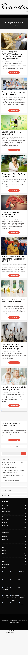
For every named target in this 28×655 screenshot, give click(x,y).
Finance (5, 547)
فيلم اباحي (9, 495)
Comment (23, 61)
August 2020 (6, 519)
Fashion (5, 544)
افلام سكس (3, 495)
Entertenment (6, 542)
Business (5, 536)
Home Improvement (7, 556)
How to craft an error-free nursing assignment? (13, 93)
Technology (6, 564)
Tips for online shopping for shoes (11, 480)
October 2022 (6, 514)
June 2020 (5, 525)
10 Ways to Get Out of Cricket (10, 467)
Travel (4, 567)
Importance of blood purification (11, 133)
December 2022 (7, 511)
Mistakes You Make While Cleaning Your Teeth (14, 388)
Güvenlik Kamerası (10, 632)
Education (5, 539)
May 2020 (5, 528)
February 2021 (6, 516)
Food (4, 550)
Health (17, 61)
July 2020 (5, 522)
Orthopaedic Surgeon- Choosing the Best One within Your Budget (12, 346)
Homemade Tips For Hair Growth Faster (13, 175)
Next (17, 446)
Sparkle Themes (15, 622)
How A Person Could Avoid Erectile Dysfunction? (11, 214)
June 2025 (5, 505)
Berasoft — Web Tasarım (11, 630)
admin (12, 61)
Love (4, 558)
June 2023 (5, 508)
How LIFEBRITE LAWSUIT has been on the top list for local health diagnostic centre (14, 55)
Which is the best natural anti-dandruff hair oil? (14, 300)
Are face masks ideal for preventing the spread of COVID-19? (13, 259)
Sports (4, 561)
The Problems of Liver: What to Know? (12, 424)
